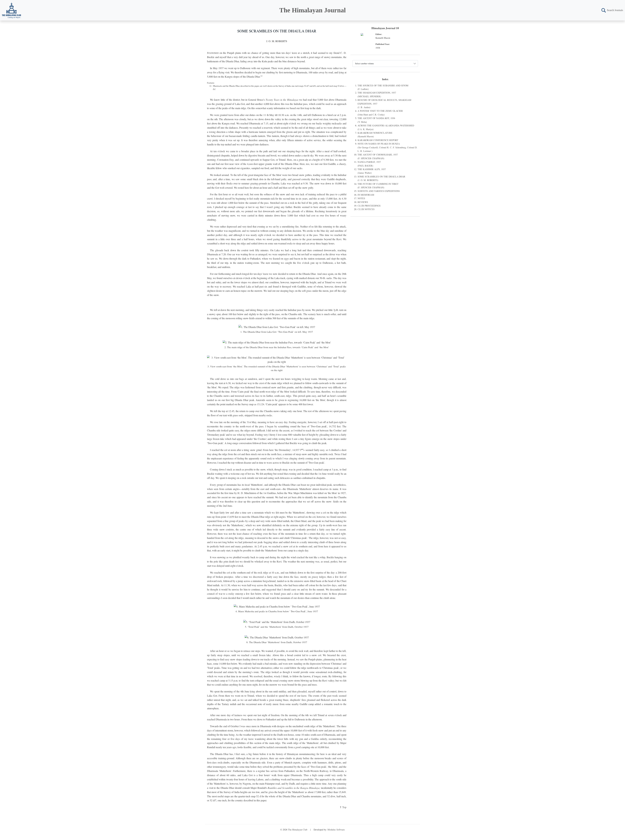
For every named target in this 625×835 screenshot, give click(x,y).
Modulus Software (336, 829)
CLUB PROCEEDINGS (369, 205)
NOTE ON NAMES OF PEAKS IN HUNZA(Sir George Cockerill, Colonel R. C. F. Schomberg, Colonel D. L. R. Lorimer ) (387, 147)
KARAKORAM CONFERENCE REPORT (378, 140)
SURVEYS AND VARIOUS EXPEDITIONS (379, 191)
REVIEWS (363, 202)
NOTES (361, 198)
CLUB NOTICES (366, 209)
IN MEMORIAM (366, 194)
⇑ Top (343, 807)
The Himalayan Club (297, 829)
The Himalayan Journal (312, 10)
